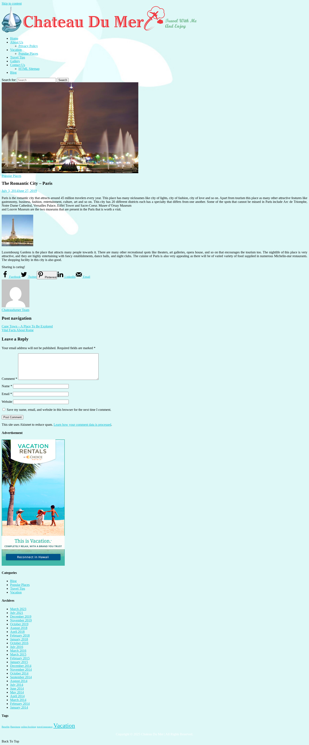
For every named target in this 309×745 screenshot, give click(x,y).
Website (7, 401)
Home (14, 38)
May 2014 (17, 692)
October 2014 (19, 673)
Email (7, 394)
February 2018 (20, 635)
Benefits (5, 727)
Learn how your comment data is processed (82, 424)
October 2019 (19, 624)
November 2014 (21, 669)
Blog (13, 72)
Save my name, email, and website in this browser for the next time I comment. (59, 409)
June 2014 (17, 688)
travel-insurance (45, 727)
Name (7, 386)
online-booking (28, 727)
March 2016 (18, 650)
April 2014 (17, 696)
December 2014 (20, 666)
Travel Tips (17, 57)
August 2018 (18, 628)
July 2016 (16, 647)
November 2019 (21, 620)
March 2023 (18, 609)
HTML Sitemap (29, 69)
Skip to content (12, 3)
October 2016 (19, 643)
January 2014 (19, 707)
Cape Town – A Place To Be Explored (27, 326)
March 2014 (18, 700)
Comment (9, 378)
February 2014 (20, 703)
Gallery (15, 61)
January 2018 (19, 639)
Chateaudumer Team (15, 310)
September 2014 (21, 677)
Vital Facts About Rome (18, 330)
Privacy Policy (28, 46)
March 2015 (18, 654)
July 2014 (16, 684)
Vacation (16, 50)
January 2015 (19, 662)
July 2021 (16, 613)
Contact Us (17, 65)
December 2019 (20, 616)
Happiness (15, 727)
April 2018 (17, 631)
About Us (16, 42)
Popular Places (28, 53)
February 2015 (20, 658)
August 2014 (18, 681)
